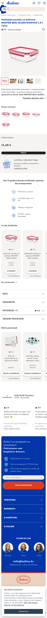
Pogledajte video (20, 168)
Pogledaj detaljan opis (33, 98)
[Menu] (2, 3)
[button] (11, 373)
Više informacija (30, 603)
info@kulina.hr (23, 561)
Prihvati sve (23, 611)
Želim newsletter (23, 485)
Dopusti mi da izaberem (14, 605)
